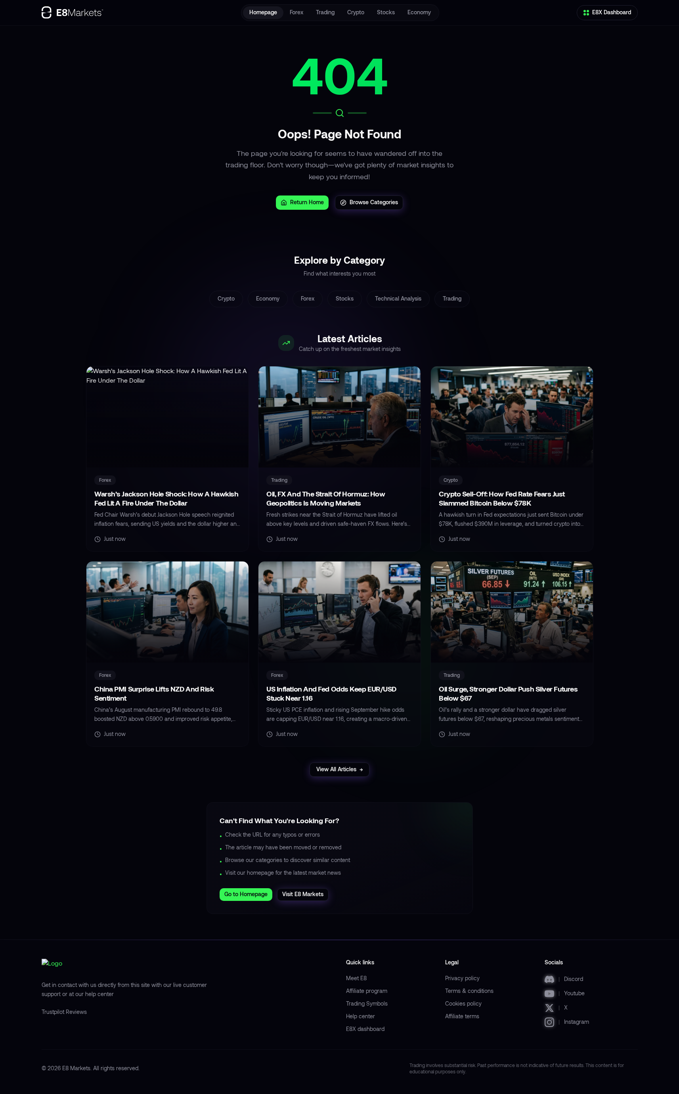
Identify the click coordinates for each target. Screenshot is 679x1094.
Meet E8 (356, 978)
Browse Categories (374, 202)
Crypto (355, 12)
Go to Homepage (246, 894)
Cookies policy (463, 1003)
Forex (296, 12)
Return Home (307, 202)
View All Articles (339, 769)
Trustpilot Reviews (64, 1012)
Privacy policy (462, 978)
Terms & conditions (469, 991)
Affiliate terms (462, 1016)
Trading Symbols (367, 1003)
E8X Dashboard (611, 12)
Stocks (386, 12)
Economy (419, 12)
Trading (325, 12)
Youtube (574, 993)
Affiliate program (366, 991)
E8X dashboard (365, 1029)
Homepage (263, 12)
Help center (360, 1016)
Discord (573, 979)
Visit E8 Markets (302, 894)
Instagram (576, 1022)
